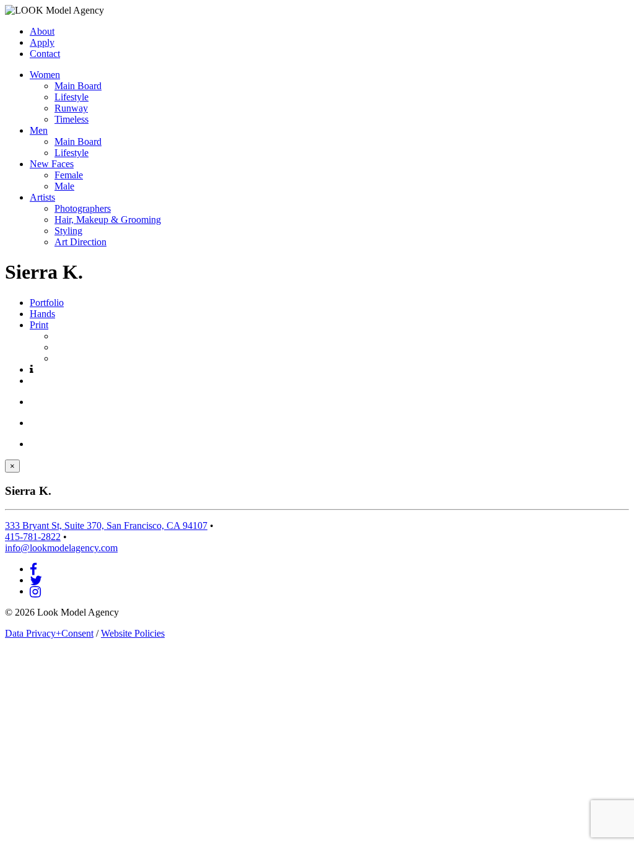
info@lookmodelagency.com (61, 548)
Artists (42, 197)
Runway (71, 108)
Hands (42, 313)
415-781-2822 (33, 536)
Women (45, 74)
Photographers (82, 208)
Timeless (71, 119)
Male (64, 186)
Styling (68, 230)
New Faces (52, 164)
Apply (42, 42)
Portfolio (47, 302)
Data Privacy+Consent (49, 633)
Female (68, 175)
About (42, 31)
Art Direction (80, 242)
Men (39, 130)
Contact (45, 53)
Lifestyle (71, 97)
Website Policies (133, 633)
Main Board (78, 86)
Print (39, 325)
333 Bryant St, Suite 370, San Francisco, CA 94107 (106, 525)
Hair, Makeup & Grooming (107, 219)
